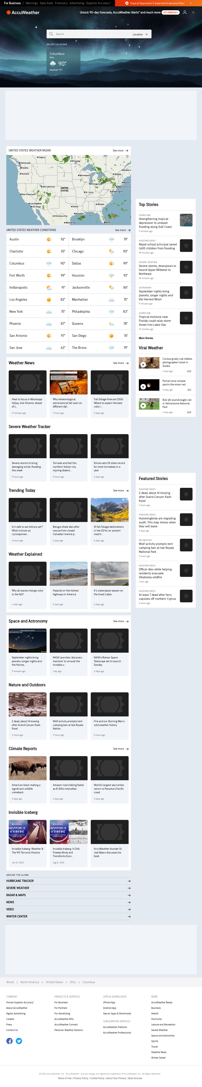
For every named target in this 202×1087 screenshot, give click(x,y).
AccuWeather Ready (161, 1002)
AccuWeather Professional (117, 1032)
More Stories (146, 338)
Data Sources (135, 1078)
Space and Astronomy (163, 1035)
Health (154, 1013)
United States (54, 982)
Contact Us (12, 1030)
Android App (109, 1008)
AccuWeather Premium (115, 1027)
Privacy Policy (81, 1078)
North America (30, 982)
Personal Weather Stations (68, 1030)
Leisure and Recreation (163, 1024)
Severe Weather (159, 1030)
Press (9, 1024)
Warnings (32, 3)
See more (120, 230)
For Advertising (62, 1013)
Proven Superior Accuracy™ (20, 1002)
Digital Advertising (16, 1013)
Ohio (73, 982)
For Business (12, 3)
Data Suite (46, 3)
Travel (154, 1046)
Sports (154, 1041)
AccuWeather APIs (64, 1019)
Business (156, 1008)
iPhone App (109, 1002)
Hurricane (156, 1019)
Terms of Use (65, 1078)
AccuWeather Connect (66, 1024)
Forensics (61, 3)
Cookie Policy (97, 1078)
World (10, 982)
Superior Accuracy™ (98, 3)
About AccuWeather (16, 1008)
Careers (10, 1019)
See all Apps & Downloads (117, 1013)
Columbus (88, 982)
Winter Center (158, 1057)
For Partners (60, 1008)
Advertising (77, 3)
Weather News (158, 1052)
